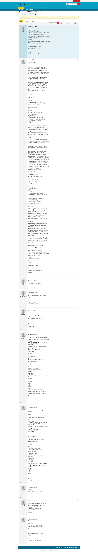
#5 (77, 309)
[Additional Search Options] (77, 4)
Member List (21, 9)
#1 (77, 26)
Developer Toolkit (47, 7)
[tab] (21, 21)
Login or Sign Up (75, 0)
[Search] (78, 4)
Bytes (57, 547)
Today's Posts (31, 9)
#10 (77, 517)
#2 (77, 59)
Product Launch (32, 7)
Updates (39, 7)
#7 (77, 405)
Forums (21, 7)
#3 (77, 279)
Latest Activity (27, 21)
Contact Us (63, 547)
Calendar (26, 9)
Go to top (76, 547)
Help (59, 547)
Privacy (66, 547)
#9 (77, 500)
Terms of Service (71, 547)
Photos (32, 21)
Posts (21, 21)
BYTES (26, 7)
